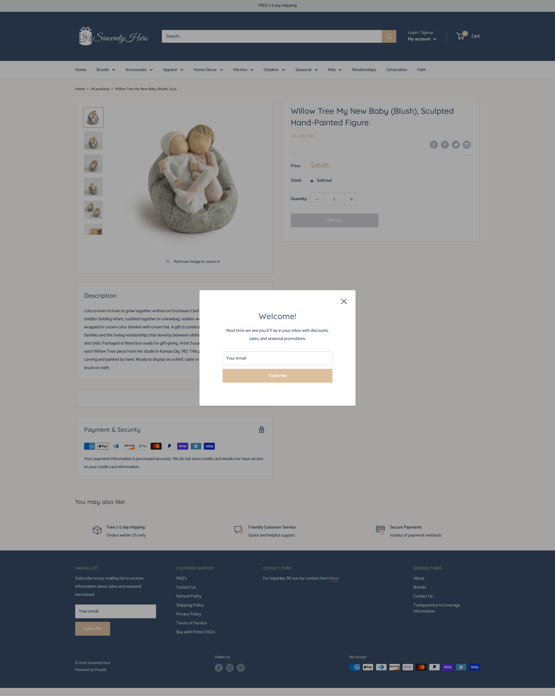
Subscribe (277, 375)
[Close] (344, 301)
